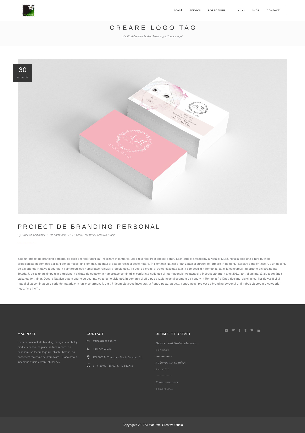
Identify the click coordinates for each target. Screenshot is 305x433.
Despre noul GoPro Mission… (177, 343)
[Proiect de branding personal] (152, 136)
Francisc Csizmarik (34, 235)
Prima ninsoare (167, 382)
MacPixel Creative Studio (136, 36)
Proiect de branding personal (89, 226)
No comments (58, 235)
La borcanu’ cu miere (171, 363)
